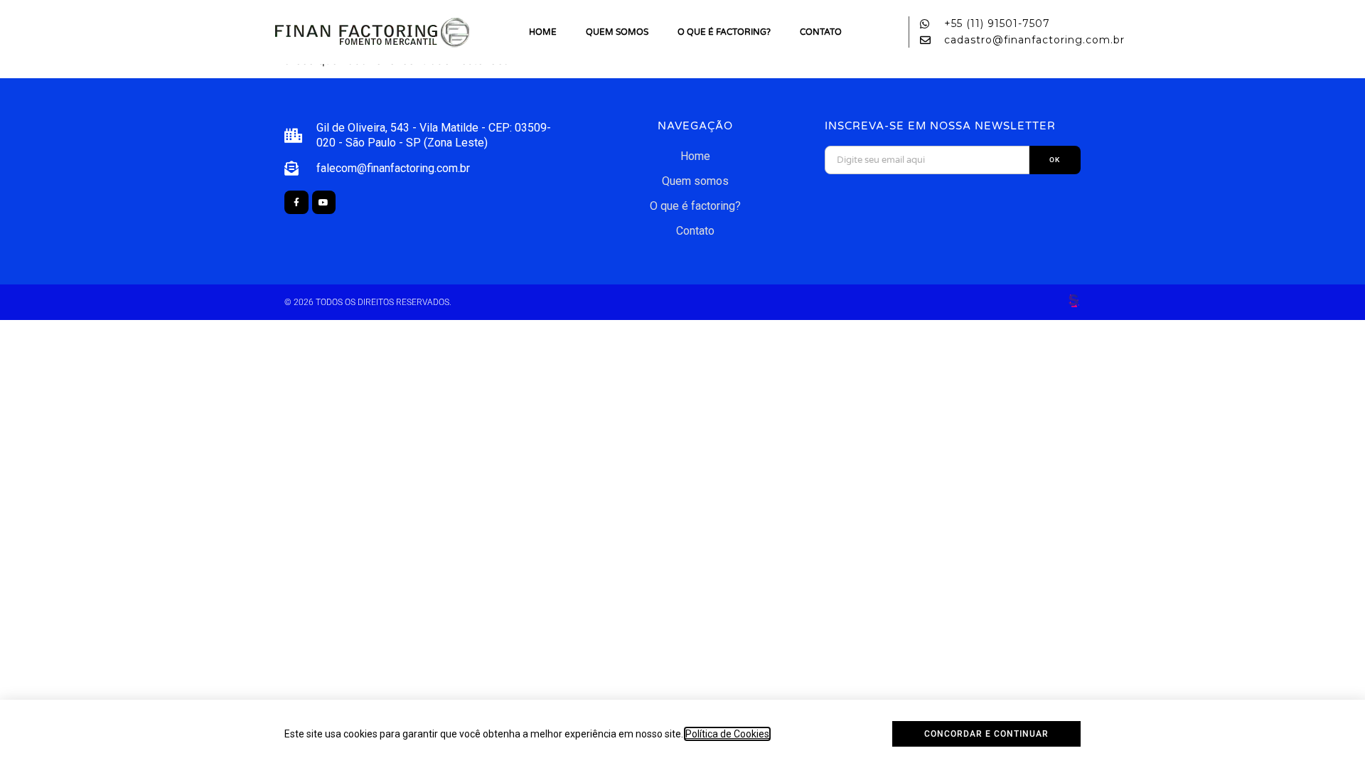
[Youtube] (324, 203)
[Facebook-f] (296, 203)
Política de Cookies (727, 734)
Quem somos (617, 32)
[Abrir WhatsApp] (1329, 732)
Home (543, 32)
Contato (821, 32)
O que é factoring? (724, 32)
